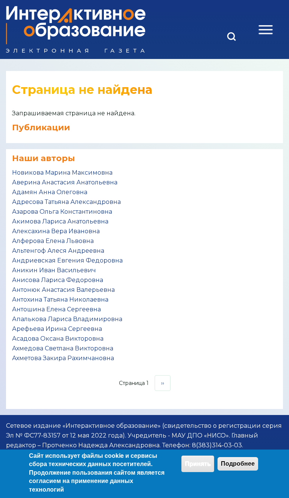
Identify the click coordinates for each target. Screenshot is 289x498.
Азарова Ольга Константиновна (62, 211)
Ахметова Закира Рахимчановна (63, 358)
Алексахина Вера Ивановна (56, 231)
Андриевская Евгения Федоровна (67, 260)
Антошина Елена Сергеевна (56, 309)
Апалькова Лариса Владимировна (67, 319)
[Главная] (76, 29)
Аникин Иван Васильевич (54, 270)
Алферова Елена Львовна (53, 240)
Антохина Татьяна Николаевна (60, 299)
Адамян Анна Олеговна (49, 192)
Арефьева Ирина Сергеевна (57, 328)
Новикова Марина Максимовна (62, 172)
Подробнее (238, 463)
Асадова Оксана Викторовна (57, 338)
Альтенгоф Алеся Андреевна (58, 250)
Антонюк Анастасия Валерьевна (63, 289)
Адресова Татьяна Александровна (66, 201)
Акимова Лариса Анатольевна (60, 221)
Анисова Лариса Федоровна (57, 280)
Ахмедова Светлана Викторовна (62, 348)
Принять (198, 463)
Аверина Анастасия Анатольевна (64, 182)
